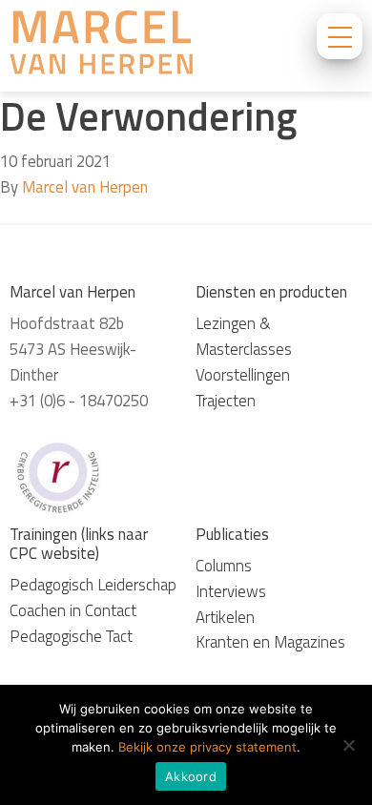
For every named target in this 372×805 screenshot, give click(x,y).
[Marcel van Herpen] (101, 46)
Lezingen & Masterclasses (244, 336)
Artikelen (225, 617)
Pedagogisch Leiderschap (93, 584)
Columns (224, 565)
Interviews (231, 591)
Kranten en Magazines (270, 642)
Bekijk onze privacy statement (207, 746)
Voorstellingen (243, 374)
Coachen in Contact (73, 610)
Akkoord (191, 776)
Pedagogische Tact (71, 636)
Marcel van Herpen (85, 187)
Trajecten (226, 400)
